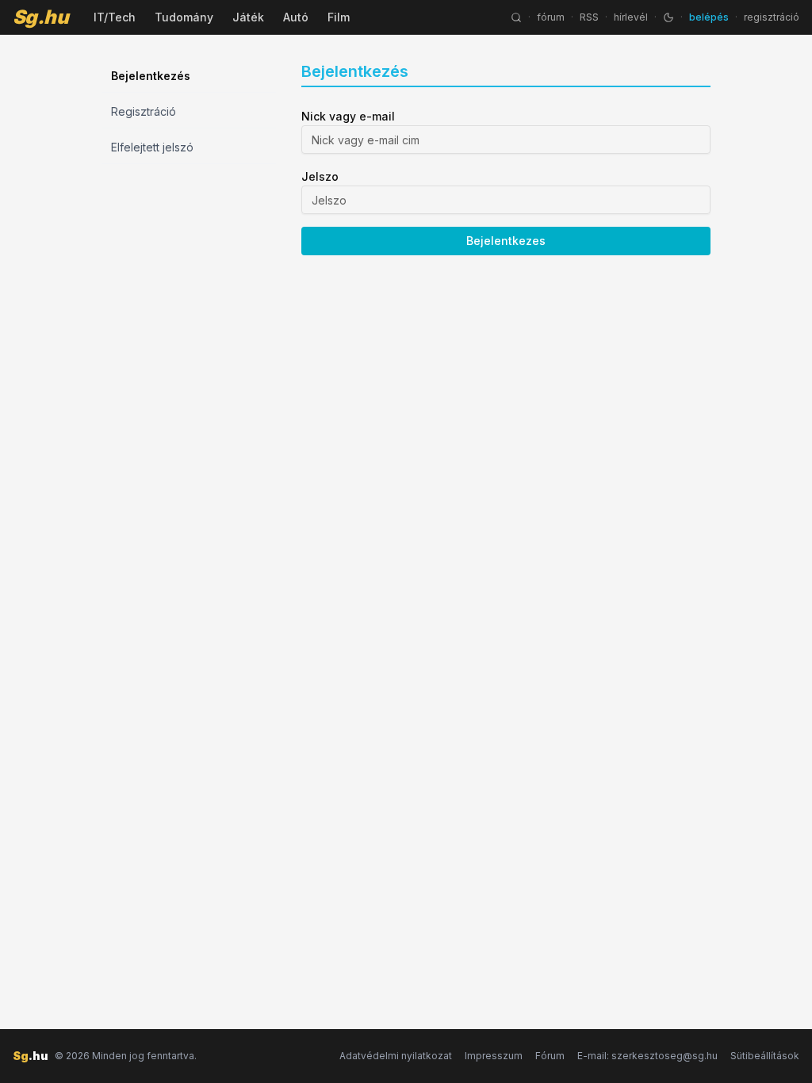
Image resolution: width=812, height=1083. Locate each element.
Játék (248, 17)
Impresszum (494, 1056)
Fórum (550, 1056)
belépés (709, 17)
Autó (295, 17)
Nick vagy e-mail (348, 116)
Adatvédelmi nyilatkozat (395, 1056)
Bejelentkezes (506, 240)
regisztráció (771, 17)
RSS (589, 17)
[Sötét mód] (668, 17)
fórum (551, 17)
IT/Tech (115, 17)
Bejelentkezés (150, 75)
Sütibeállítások (764, 1056)
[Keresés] (516, 17)
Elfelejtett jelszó (152, 147)
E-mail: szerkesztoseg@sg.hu (647, 1056)
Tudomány (184, 17)
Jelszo (320, 176)
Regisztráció (143, 111)
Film (338, 17)
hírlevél (631, 17)
